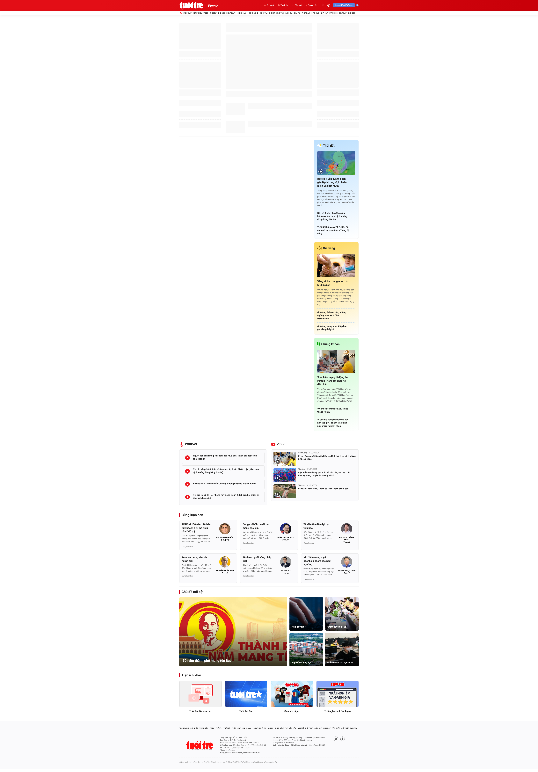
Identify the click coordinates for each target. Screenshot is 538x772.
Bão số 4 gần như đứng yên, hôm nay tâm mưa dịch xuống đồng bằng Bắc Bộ (332, 216)
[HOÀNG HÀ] (286, 563)
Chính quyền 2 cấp (336, 626)
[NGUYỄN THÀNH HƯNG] (347, 530)
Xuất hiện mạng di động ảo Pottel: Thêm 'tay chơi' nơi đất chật (332, 381)
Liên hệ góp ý (314, 745)
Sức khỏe (333, 13)
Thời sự (213, 13)
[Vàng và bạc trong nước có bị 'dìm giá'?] (336, 266)
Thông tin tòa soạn (228, 750)
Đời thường (302, 453)
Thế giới (221, 13)
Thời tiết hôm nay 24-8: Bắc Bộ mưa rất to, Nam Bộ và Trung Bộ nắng (333, 230)
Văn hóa (288, 13)
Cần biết (298, 5)
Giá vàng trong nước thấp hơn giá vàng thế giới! (332, 328)
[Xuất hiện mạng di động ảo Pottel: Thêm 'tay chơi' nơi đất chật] (336, 361)
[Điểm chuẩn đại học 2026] (342, 649)
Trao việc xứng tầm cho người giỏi (195, 559)
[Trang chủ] (180, 13)
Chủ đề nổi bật (192, 592)
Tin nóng (301, 469)
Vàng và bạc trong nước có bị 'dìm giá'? (332, 283)
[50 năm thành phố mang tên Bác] (233, 631)
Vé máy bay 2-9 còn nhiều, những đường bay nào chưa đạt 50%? (225, 483)
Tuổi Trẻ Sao (246, 711)
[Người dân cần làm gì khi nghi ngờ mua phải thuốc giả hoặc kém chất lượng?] (187, 458)
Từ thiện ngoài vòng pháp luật (257, 559)
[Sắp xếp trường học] (306, 649)
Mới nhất (187, 13)
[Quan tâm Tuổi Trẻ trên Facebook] (342, 739)
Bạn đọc (351, 13)
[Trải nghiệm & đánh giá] (337, 694)
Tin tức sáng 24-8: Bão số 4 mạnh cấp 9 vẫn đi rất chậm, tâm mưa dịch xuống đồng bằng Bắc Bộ (226, 471)
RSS (323, 745)
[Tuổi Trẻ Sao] (246, 694)
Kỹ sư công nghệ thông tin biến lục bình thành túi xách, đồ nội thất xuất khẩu (327, 457)
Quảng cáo (312, 5)
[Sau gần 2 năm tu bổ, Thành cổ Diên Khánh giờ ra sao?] (284, 491)
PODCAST (192, 444)
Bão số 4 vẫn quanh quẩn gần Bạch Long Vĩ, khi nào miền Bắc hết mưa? (332, 182)
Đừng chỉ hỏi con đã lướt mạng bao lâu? (256, 526)
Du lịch (266, 13)
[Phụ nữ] (213, 5)
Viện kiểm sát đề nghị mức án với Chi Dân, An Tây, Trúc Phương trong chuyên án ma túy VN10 (324, 474)
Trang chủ (184, 728)
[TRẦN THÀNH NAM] (286, 530)
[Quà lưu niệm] (292, 694)
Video (206, 13)
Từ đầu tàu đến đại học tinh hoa (316, 526)
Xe (261, 13)
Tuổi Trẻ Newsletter (200, 711)
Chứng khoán (330, 344)
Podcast (270, 5)
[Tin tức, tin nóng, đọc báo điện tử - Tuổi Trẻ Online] (193, 5)
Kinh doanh (242, 13)
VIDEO (281, 444)
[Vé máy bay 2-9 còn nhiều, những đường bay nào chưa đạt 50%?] (187, 484)
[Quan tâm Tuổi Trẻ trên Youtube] (336, 739)
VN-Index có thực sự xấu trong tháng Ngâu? (332, 410)
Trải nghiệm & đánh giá (337, 711)
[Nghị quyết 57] (306, 614)
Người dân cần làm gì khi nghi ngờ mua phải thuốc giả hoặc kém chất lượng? (225, 457)
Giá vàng (329, 248)
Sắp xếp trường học (301, 662)
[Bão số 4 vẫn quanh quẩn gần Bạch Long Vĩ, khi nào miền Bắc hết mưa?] (336, 163)
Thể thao (306, 13)
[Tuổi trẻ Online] (200, 745)
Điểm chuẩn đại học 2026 (340, 662)
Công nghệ (253, 13)
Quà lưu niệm (291, 711)
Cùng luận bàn (192, 515)
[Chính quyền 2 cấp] (342, 614)
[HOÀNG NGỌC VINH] (347, 563)
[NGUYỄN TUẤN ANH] (225, 563)
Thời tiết (329, 146)
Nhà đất (324, 13)
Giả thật (342, 13)
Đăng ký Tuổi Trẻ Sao (344, 5)
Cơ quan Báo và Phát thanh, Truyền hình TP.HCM (239, 753)
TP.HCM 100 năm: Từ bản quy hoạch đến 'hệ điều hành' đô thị (196, 528)
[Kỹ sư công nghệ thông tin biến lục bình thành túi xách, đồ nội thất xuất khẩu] (284, 459)
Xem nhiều (197, 13)
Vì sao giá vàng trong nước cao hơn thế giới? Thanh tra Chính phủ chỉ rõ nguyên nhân (332, 422)
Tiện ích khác (192, 675)
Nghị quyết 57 (299, 626)
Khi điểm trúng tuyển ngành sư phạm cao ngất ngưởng (317, 561)
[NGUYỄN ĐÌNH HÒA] (225, 530)
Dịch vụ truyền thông (281, 745)
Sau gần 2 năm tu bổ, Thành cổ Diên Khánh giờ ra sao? (323, 488)
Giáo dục (315, 13)
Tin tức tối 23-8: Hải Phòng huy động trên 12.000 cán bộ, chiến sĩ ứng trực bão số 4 (226, 496)
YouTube (284, 5)
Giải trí (297, 13)
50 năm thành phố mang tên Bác (207, 661)
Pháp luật (230, 13)
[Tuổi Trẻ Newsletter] (200, 694)
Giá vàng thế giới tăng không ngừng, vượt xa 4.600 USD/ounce (331, 315)
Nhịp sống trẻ (277, 13)
